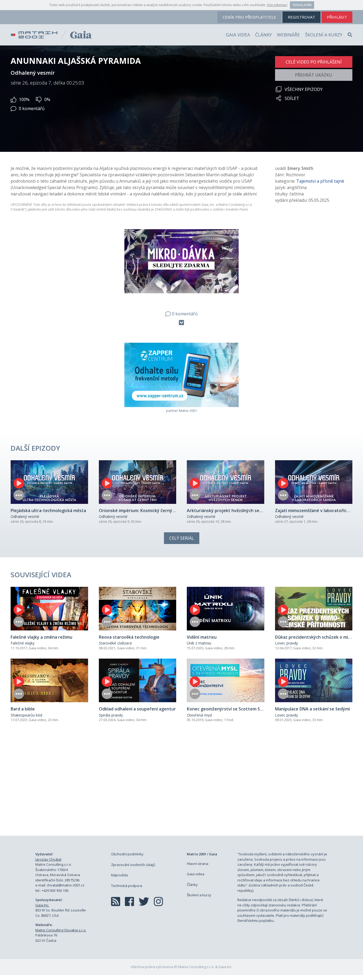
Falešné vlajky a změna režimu (41, 637)
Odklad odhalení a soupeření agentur (137, 709)
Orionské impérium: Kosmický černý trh (139, 510)
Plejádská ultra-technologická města (48, 510)
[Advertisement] (181, 785)
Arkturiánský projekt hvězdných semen (227, 510)
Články (263, 35)
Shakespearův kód (26, 715)
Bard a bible (23, 709)
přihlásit (337, 17)
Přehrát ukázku (313, 75)
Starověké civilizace (115, 643)
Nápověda (119, 875)
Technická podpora (126, 885)
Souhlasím (302, 5)
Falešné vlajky (23, 643)
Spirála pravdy (111, 715)
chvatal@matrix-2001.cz (66, 885)
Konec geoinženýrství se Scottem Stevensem (234, 709)
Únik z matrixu (199, 643)
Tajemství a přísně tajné (320, 181)
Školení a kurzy (323, 35)
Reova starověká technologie (129, 637)
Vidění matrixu (202, 637)
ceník (249, 17)
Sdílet (292, 98)
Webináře (288, 35)
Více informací (277, 5)
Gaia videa (238, 35)
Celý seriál (181, 538)
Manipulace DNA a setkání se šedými (312, 709)
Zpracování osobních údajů (133, 864)
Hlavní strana (197, 863)
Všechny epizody (304, 89)
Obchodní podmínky (127, 854)
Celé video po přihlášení (314, 62)
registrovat (301, 17)
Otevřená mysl (199, 715)
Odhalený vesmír (25, 516)
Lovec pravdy (286, 643)
